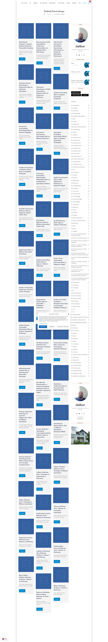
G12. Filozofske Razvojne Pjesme (78, 167)
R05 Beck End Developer (76, 293)
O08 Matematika (74, 223)
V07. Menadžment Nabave (76, 370)
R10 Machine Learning (75, 306)
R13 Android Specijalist (75, 314)
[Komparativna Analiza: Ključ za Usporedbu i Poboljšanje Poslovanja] (43, 288)
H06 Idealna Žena (74, 183)
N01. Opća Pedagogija (75, 196)
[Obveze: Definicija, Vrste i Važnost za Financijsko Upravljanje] (61, 495)
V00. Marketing (74, 349)
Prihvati (42, 326)
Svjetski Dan (85, 95)
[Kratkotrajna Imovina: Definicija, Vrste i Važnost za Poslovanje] (43, 502)
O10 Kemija (73, 228)
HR (30, 3)
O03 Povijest (73, 209)
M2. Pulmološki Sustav (75, 193)
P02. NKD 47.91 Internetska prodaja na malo (80, 238)
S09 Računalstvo (74, 338)
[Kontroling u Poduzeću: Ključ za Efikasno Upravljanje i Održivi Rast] (43, 209)
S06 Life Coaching (74, 330)
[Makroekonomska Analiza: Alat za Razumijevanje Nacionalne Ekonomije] (26, 357)
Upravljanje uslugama (43, 323)
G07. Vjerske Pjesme (75, 153)
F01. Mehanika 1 (74, 134)
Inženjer (74, 3)
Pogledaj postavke (63, 326)
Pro (79, 3)
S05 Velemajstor (74, 328)
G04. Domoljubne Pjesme (76, 145)
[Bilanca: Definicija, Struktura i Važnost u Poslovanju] (61, 574)
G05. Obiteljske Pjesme (75, 148)
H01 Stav (73, 169)
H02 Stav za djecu (74, 172)
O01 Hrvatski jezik (74, 204)
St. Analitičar (61, 3)
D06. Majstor (73, 121)
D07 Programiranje (75, 124)
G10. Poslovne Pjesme (75, 161)
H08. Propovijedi (74, 188)
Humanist (35, 3)
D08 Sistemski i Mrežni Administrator (78, 126)
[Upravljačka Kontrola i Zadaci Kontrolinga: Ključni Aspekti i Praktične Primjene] (61, 612)
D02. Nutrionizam (74, 110)
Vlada (72, 63)
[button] (68, 314)
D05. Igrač (73, 118)
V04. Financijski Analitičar (76, 362)
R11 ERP (73, 309)
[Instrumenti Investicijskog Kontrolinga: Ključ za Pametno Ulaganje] (26, 115)
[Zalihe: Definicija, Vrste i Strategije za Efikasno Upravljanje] (26, 489)
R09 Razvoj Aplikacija (75, 303)
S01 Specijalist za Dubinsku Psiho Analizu (79, 317)
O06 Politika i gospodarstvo (76, 217)
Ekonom (84, 3)
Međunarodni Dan (76, 92)
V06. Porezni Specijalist (75, 368)
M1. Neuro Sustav (74, 191)
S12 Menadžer (74, 346)
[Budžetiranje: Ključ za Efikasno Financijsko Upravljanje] (26, 239)
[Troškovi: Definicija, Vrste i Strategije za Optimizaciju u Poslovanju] (43, 461)
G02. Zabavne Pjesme (75, 140)
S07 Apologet (74, 333)
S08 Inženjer (73, 336)
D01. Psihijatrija (74, 108)
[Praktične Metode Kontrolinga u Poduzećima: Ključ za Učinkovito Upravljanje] (26, 72)
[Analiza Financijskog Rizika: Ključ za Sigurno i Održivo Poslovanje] (43, 249)
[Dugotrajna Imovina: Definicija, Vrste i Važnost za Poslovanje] (26, 526)
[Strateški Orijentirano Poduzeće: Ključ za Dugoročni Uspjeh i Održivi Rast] (26, 197)
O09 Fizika (73, 225)
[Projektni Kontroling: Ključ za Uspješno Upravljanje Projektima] (61, 81)
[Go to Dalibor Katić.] (44, 14)
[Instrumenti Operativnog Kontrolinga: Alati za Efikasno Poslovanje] (43, 121)
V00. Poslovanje (74, 352)
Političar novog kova (75, 71)
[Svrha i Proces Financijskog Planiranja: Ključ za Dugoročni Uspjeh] (61, 247)
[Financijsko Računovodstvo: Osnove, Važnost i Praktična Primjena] (26, 604)
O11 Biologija (74, 231)
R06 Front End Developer (76, 295)
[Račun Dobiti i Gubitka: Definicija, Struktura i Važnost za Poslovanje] (26, 564)
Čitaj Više (22, 59)
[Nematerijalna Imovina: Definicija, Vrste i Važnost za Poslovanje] (61, 535)
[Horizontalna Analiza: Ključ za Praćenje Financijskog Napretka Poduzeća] (61, 331)
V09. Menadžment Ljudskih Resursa (78, 376)
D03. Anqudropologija (75, 113)
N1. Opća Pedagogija (75, 201)
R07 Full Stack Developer (76, 298)
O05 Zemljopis (74, 215)
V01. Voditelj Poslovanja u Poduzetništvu (79, 354)
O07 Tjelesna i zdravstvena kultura (78, 220)
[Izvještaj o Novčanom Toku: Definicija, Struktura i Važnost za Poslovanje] (43, 540)
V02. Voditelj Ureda (75, 357)
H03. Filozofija (74, 175)
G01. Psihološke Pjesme (76, 137)
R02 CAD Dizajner (74, 285)
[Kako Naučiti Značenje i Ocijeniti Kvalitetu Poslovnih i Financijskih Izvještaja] (26, 31)
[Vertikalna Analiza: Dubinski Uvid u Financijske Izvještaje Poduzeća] (43, 331)
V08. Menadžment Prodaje (76, 373)
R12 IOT (72, 311)
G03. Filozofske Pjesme (76, 142)
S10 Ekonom (73, 341)
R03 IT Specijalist (74, 287)
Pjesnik (68, 3)
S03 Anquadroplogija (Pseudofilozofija (79, 322)
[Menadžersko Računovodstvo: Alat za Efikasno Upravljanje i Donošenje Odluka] (61, 412)
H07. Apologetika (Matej (76, 185)
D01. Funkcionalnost (75, 105)
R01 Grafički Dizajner (75, 282)
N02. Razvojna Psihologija (76, 199)
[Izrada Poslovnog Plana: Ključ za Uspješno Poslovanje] (61, 209)
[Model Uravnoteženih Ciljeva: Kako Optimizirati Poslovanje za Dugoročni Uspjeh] (61, 166)
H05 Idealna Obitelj (75, 180)
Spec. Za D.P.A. (24, 3)
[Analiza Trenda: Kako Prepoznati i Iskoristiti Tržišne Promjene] (26, 276)
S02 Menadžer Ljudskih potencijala (78, 319)
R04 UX (72, 290)
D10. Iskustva (74, 132)
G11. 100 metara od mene (76, 164)
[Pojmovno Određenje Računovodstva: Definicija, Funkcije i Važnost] (43, 581)
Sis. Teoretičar (43, 3)
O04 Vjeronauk (74, 212)
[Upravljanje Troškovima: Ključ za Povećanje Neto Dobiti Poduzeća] (61, 373)
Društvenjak (52, 3)
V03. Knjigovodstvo (75, 360)
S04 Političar (73, 325)
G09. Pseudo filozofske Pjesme (77, 158)
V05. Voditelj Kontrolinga (76, 365)
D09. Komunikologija (75, 129)
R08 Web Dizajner (74, 301)
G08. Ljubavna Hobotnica (76, 156)
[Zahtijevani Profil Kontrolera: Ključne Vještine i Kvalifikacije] (43, 622)
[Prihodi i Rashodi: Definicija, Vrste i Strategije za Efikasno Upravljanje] (61, 455)
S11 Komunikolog (74, 344)
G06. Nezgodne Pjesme (76, 150)
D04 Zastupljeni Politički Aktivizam (78, 116)
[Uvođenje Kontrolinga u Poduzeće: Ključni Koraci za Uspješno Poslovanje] (26, 156)
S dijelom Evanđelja (76, 95)
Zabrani (51, 326)
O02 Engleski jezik (74, 207)
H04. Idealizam (74, 177)
